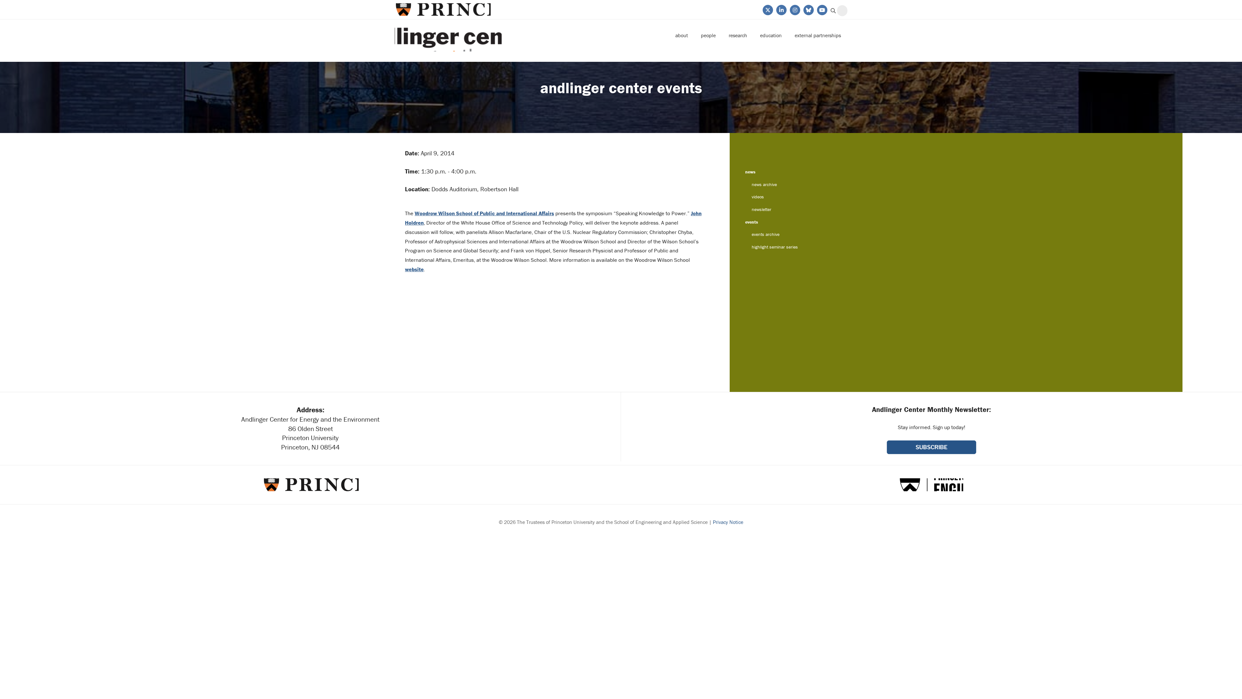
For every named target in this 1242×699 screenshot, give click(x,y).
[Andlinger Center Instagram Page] (794, 9)
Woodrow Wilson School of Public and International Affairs (484, 213)
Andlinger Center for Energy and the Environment (448, 35)
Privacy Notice (728, 522)
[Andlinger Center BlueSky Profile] (808, 9)
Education (771, 35)
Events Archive (765, 234)
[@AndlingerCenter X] (767, 9)
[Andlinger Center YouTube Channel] (821, 9)
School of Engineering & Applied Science (931, 484)
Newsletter (761, 209)
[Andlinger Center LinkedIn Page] (781, 9)
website (414, 269)
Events (751, 222)
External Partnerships (818, 35)
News (750, 172)
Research (738, 35)
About (681, 35)
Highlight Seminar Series (775, 247)
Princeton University (443, 9)
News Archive (764, 184)
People (708, 35)
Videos (758, 197)
